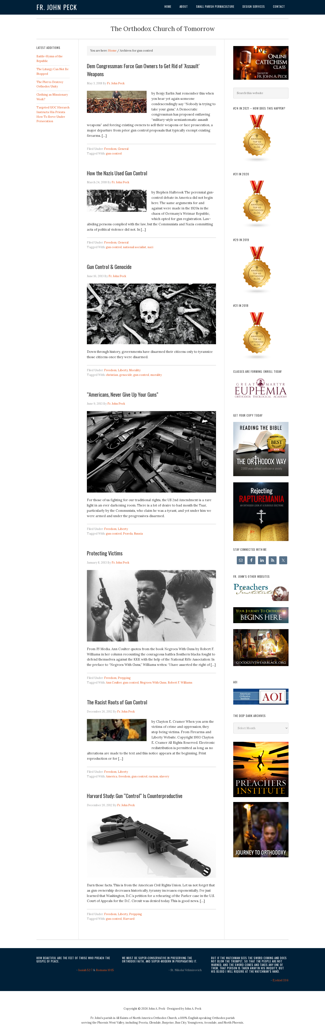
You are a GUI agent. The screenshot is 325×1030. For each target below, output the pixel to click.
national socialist (134, 247)
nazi (150, 247)
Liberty (123, 370)
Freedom (110, 149)
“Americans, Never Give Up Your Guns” (122, 394)
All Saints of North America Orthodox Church (146, 1018)
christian (112, 375)
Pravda (128, 533)
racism (153, 776)
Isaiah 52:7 (85, 970)
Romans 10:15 (105, 970)
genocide (125, 375)
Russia (138, 533)
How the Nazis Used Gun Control (117, 173)
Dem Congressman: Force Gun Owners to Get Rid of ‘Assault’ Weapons (143, 70)
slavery (164, 776)
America (111, 776)
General (123, 149)
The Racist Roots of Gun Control (117, 702)
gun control (114, 153)
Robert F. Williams (180, 682)
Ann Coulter (114, 682)
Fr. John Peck (56, 7)
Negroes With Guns (153, 682)
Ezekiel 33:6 (281, 980)
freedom (124, 776)
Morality (135, 370)
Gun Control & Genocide (109, 267)
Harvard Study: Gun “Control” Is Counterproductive (134, 796)
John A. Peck (193, 1009)
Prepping (124, 678)
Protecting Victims (104, 553)
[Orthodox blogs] (257, 162)
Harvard (128, 919)
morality (156, 375)
